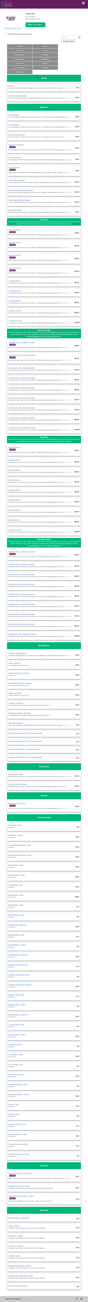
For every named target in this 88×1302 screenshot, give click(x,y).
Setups (11, 86)
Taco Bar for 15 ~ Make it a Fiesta (21, 342)
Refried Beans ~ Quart (17, 945)
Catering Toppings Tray (17, 653)
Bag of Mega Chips (15, 723)
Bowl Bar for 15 (14, 447)
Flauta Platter (14, 167)
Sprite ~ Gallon (14, 1256)
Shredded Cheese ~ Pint (17, 1084)
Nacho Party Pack (15, 774)
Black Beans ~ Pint (15, 905)
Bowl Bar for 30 (14, 480)
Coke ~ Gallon (13, 1226)
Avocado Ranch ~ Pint (17, 1124)
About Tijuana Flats (15, 28)
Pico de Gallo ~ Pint (16, 1024)
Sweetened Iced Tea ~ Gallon (19, 1266)
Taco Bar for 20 (14, 242)
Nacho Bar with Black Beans (19, 200)
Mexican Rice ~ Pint (16, 995)
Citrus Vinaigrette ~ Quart (18, 1154)
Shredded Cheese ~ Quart (18, 1094)
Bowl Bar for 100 (14, 530)
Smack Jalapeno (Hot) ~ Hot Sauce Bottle (25, 741)
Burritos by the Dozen (16, 803)
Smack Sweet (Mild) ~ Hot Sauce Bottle (24, 749)
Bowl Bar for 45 (14, 520)
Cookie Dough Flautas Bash (19, 1186)
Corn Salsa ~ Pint (15, 1044)
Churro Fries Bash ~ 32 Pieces (20, 1173)
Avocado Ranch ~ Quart (17, 1134)
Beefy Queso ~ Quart (16, 875)
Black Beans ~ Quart (16, 915)
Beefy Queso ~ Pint (16, 865)
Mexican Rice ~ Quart (16, 1004)
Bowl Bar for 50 (14, 510)
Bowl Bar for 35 (14, 490)
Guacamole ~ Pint (15, 885)
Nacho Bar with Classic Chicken (20, 190)
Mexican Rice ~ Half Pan (17, 1014)
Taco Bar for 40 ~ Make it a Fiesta (21, 398)
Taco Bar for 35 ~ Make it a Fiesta (21, 388)
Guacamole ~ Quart (16, 895)
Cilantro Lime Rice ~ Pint (18, 965)
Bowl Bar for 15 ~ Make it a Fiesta (21, 551)
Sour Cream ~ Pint (15, 1064)
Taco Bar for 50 (14, 311)
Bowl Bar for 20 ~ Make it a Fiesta (21, 564)
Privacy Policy (24, 1299)
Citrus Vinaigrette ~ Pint (18, 1144)
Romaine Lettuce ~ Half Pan (19, 713)
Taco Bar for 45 (14, 301)
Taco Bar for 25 (14, 255)
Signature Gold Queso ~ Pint (19, 845)
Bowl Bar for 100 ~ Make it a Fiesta (22, 634)
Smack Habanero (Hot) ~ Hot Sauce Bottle (25, 733)
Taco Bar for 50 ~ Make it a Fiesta (21, 418)
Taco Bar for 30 (14, 268)
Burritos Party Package (17, 784)
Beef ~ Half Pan (14, 663)
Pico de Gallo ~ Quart (16, 1034)
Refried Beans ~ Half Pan (18, 955)
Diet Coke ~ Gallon (15, 1236)
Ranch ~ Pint (13, 1104)
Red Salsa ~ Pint (14, 825)
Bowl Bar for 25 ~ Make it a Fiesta (21, 574)
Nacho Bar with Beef (16, 180)
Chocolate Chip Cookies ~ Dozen (21, 1196)
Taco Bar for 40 (14, 291)
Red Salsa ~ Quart (15, 835)
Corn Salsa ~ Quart (15, 1054)
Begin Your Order (35, 25)
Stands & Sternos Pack (17, 96)
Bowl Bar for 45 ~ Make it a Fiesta (21, 614)
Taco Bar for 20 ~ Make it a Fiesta (21, 355)
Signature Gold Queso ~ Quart (20, 855)
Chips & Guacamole (16, 145)
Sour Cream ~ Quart (16, 1074)
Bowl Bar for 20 (14, 460)
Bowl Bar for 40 (14, 500)
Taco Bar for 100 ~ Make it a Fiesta (22, 428)
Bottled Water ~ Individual (18, 1218)
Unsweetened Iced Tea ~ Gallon (20, 1276)
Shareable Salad (14, 210)
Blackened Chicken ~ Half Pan (20, 683)
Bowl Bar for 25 (14, 470)
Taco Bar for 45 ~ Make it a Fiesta (21, 408)
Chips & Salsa (13, 115)
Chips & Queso (14, 125)
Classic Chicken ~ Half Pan (18, 673)
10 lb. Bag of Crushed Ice (18, 1286)
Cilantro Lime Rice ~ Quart (18, 975)
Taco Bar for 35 (14, 281)
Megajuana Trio (14, 157)
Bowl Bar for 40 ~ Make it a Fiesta (21, 604)
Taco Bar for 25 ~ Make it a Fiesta (21, 368)
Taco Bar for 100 (15, 320)
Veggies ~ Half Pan (15, 703)
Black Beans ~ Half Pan (17, 925)
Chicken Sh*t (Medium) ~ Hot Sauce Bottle (25, 757)
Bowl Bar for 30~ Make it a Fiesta (21, 584)
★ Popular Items (68, 41)
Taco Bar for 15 (14, 230)
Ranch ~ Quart (14, 1114)
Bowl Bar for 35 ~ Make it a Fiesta (21, 594)
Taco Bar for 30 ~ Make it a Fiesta (21, 378)
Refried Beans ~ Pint (16, 935)
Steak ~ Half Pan (15, 693)
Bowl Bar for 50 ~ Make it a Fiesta (21, 624)
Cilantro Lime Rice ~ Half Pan (19, 985)
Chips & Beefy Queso (16, 135)
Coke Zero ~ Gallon (15, 1246)
